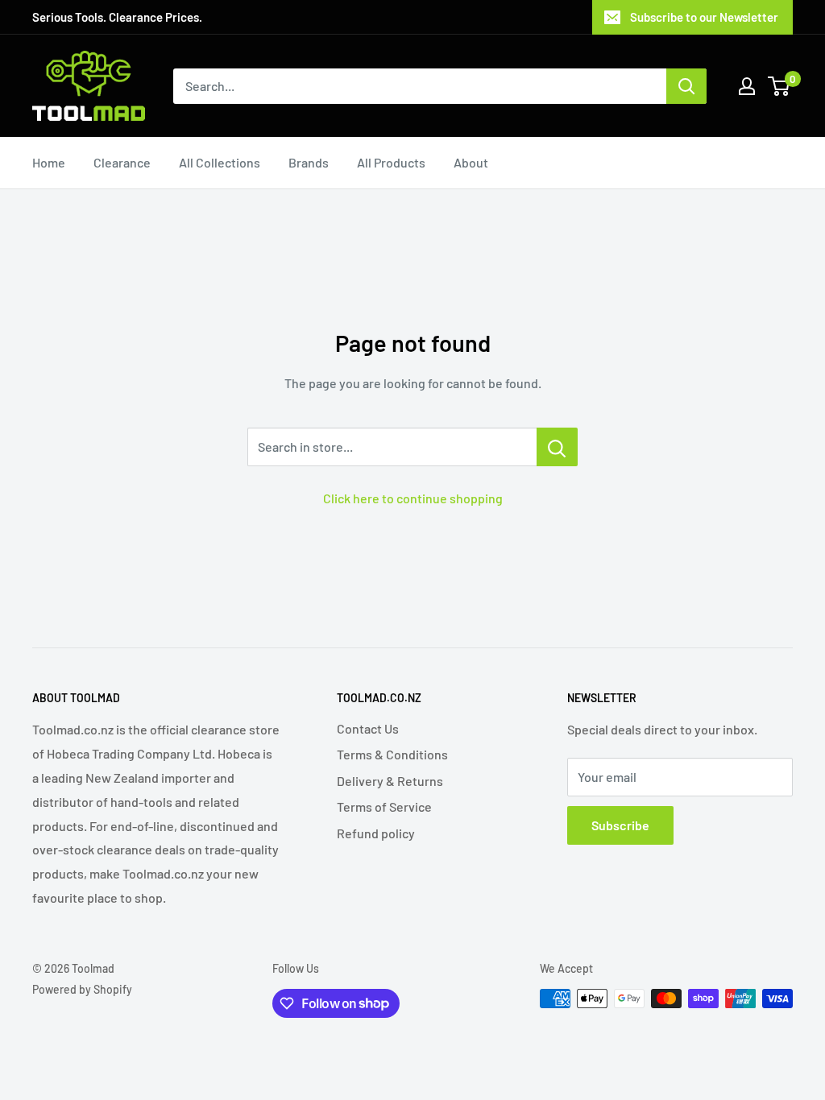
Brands (308, 162)
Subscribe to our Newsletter (704, 17)
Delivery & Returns (390, 780)
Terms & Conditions (392, 754)
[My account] (747, 86)
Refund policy (376, 833)
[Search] (686, 86)
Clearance (122, 162)
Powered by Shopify (82, 989)
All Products (391, 162)
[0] (779, 86)
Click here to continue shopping (413, 498)
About (471, 162)
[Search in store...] (557, 447)
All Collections (219, 162)
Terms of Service (384, 806)
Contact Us (368, 728)
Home (48, 162)
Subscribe (620, 825)
